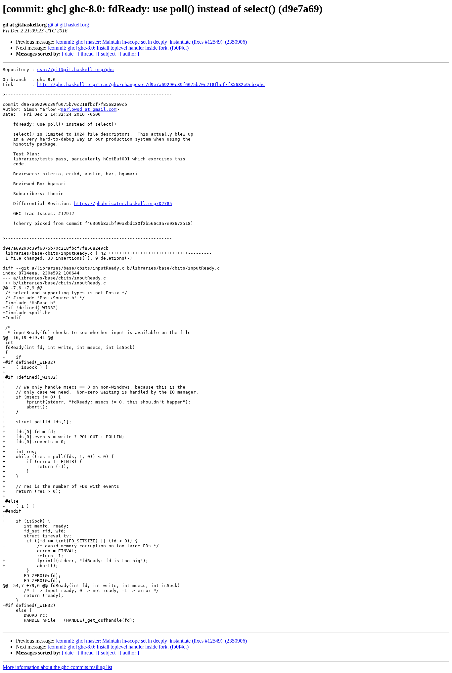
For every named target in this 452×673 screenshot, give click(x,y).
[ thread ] (87, 54)
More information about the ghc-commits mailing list (57, 667)
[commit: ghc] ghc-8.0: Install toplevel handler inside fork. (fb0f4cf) (118, 48)
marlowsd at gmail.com (88, 109)
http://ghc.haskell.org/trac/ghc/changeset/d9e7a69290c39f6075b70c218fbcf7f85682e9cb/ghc (151, 84)
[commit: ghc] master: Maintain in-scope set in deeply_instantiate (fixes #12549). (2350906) (151, 42)
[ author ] (129, 54)
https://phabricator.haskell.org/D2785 (123, 203)
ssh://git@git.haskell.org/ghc (75, 69)
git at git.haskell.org (68, 24)
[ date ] (69, 54)
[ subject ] (108, 54)
